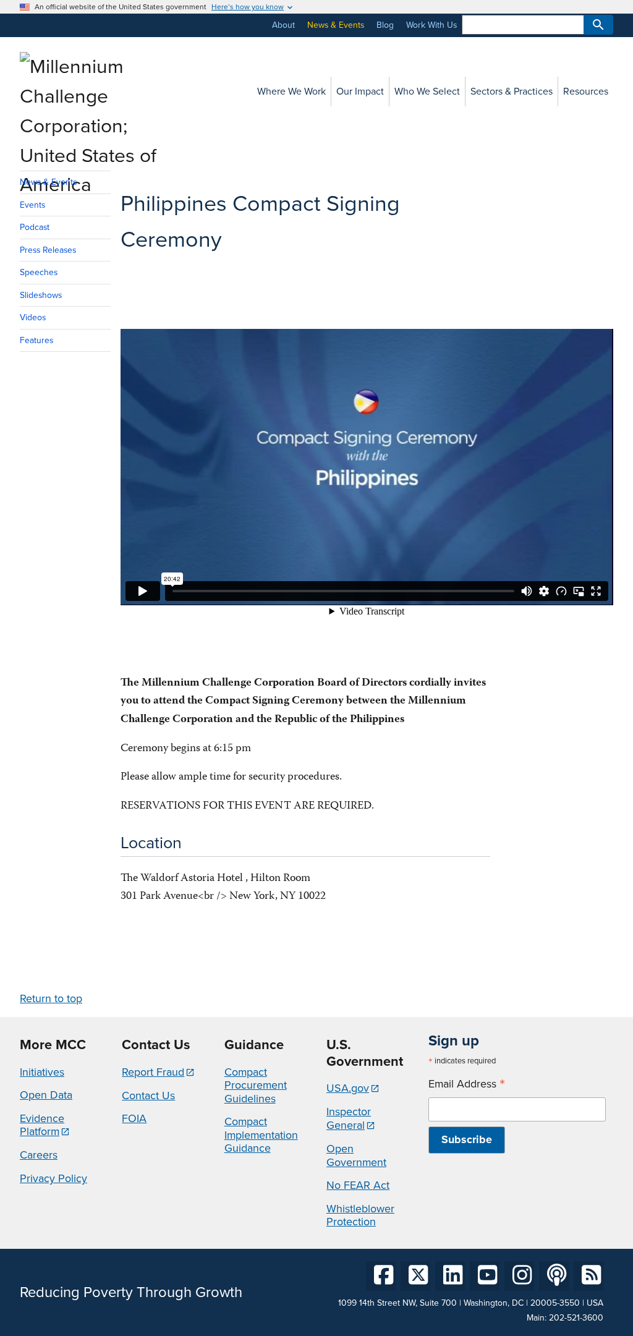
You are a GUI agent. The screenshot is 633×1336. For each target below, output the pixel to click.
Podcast (34, 227)
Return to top (51, 998)
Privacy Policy (53, 1178)
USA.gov (347, 1088)
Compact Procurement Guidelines (255, 1085)
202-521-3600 (576, 1317)
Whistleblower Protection (360, 1215)
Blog (385, 25)
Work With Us (431, 25)
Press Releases (48, 250)
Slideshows (41, 295)
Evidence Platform (42, 1125)
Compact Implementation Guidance (261, 1134)
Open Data (46, 1095)
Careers (38, 1155)
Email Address (466, 1084)
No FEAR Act (357, 1185)
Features (36, 340)
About (283, 25)
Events (32, 204)
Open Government (356, 1155)
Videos (33, 317)
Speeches (38, 272)
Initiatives (42, 1072)
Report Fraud (153, 1072)
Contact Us (148, 1095)
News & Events (335, 25)
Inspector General (348, 1118)
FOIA (134, 1118)
